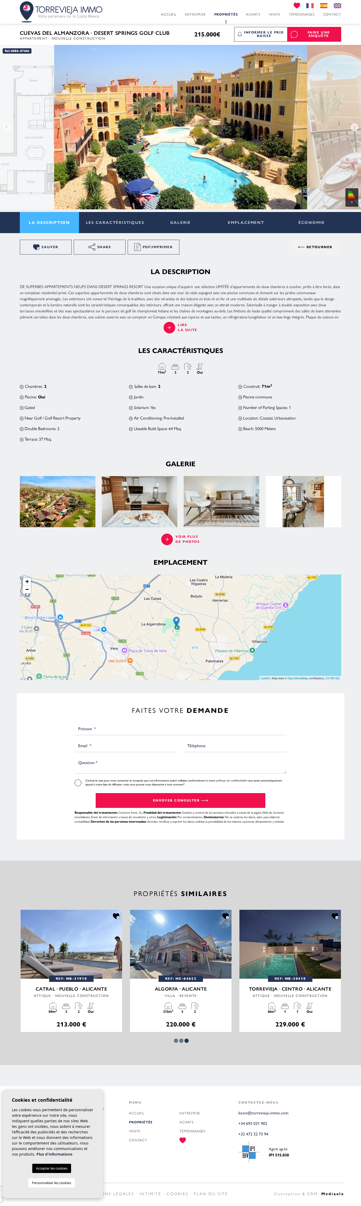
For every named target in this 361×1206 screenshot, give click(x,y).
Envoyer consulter (176, 800)
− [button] (27, 589)
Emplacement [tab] (246, 222)
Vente (274, 14)
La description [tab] (49, 222)
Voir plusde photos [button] (187, 539)
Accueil (168, 14)
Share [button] (104, 247)
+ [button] (27, 581)
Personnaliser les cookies (51, 1182)
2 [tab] (181, 1041)
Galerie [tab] (180, 222)
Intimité (150, 1193)
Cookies (177, 1193)
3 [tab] (186, 1041)
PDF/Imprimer (158, 247)
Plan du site (211, 1193)
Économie (311, 222)
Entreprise (195, 14)
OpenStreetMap (298, 678)
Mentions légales (109, 1193)
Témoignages (302, 14)
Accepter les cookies (51, 1168)
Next (355, 127)
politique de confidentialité (231, 780)
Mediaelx (332, 1193)
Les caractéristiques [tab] (115, 222)
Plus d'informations (54, 1154)
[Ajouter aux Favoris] (116, 915)
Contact (332, 14)
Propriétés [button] (226, 14)
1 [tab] (176, 1041)
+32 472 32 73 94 (253, 1134)
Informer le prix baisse (264, 34)
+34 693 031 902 (252, 1123)
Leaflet (265, 678)
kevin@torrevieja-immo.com (263, 1112)
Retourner (319, 247)
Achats (253, 14)
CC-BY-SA (332, 678)
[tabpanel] (71, 971)
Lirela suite (187, 327)
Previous (5, 127)
